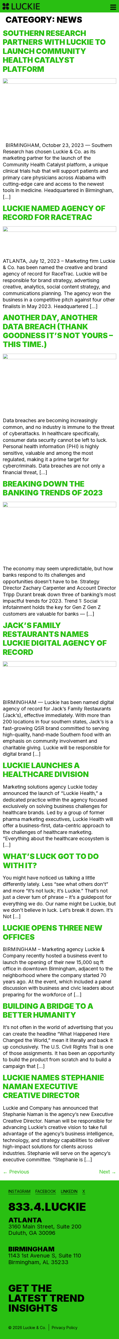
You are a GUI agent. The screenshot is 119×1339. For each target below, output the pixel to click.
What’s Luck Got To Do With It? (51, 861)
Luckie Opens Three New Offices (52, 932)
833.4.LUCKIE (47, 1207)
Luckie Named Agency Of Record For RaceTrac (54, 213)
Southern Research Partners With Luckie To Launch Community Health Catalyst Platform (54, 51)
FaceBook (45, 1191)
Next (107, 1172)
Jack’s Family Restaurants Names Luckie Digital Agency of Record (55, 639)
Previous (16, 1172)
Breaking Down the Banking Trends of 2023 (53, 488)
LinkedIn (69, 1191)
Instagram (19, 1191)
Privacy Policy (64, 1327)
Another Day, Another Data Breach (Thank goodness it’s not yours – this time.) (58, 331)
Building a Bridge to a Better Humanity (48, 1011)
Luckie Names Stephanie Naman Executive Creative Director (53, 1086)
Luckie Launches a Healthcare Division (46, 770)
